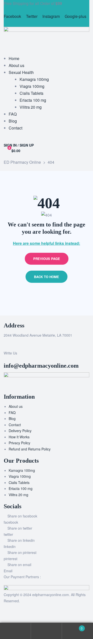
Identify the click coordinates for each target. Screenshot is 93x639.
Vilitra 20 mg (18, 494)
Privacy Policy (19, 442)
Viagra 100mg (20, 476)
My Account (15, 631)
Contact (15, 424)
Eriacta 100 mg (20, 488)
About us (16, 406)
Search (46, 631)
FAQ (12, 412)
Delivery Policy (20, 430)
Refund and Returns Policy (30, 449)
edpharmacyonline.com (50, 594)
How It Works (19, 436)
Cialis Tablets (19, 482)
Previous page (46, 258)
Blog (12, 418)
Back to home (46, 276)
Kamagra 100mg (22, 470)
